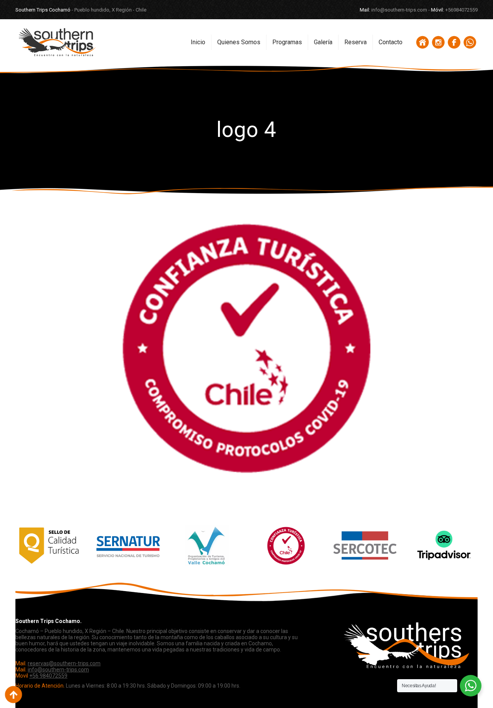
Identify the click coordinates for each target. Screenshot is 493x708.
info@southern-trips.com (58, 669)
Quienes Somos (238, 42)
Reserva (355, 42)
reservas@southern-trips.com (64, 663)
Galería (323, 42)
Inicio (198, 42)
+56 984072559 (48, 676)
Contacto (390, 42)
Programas (287, 42)
